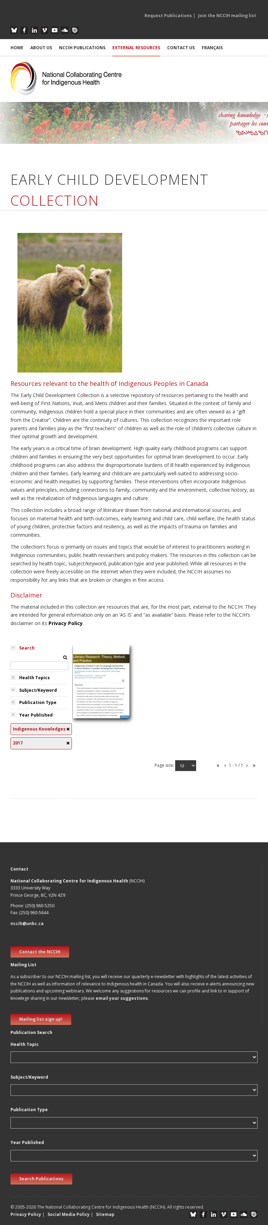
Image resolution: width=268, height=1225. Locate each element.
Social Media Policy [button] (68, 1214)
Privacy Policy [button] (25, 1214)
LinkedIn (34, 30)
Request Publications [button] (168, 16)
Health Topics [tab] (34, 678)
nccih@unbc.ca (27, 923)
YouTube (54, 30)
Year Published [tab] (36, 715)
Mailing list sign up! (40, 1019)
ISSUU (75, 30)
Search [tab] (27, 648)
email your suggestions (122, 998)
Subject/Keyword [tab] (38, 690)
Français (212, 48)
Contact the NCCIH (39, 952)
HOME (16, 48)
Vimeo (44, 30)
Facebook (24, 30)
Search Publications (41, 1179)
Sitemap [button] (105, 1214)
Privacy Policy (66, 623)
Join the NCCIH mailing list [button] (227, 16)
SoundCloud (64, 30)
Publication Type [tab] (38, 702)
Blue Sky (14, 30)
